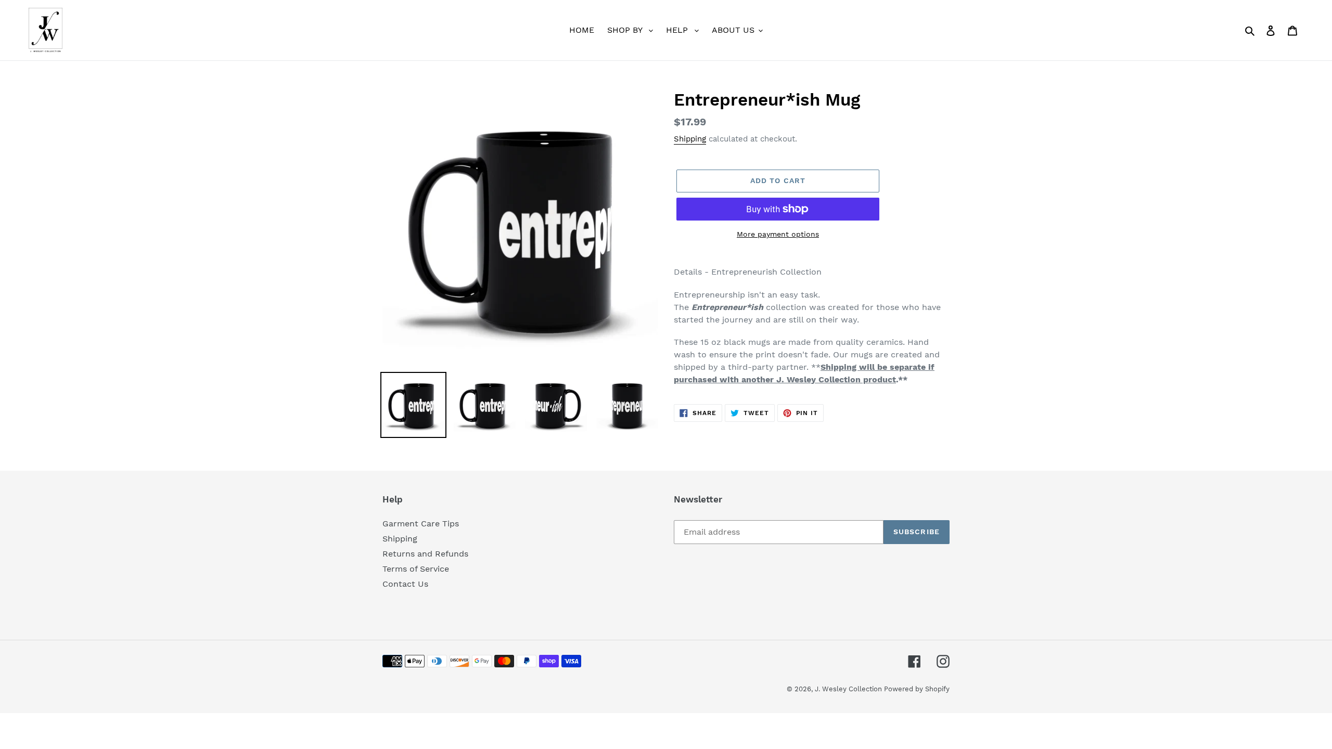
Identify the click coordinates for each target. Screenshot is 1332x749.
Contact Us (405, 584)
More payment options (778, 234)
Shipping (690, 139)
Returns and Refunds (425, 554)
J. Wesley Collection (849, 689)
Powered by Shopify (917, 689)
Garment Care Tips (420, 523)
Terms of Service (415, 569)
